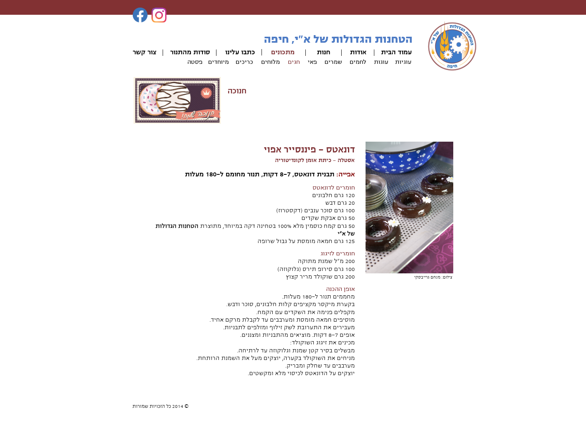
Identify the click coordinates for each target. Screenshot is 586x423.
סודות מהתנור (190, 52)
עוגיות (403, 62)
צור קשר (144, 52)
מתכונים (283, 52)
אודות (358, 52)
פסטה (195, 62)
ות (320, 52)
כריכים (244, 62)
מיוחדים (218, 62)
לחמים (358, 62)
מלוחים (270, 62)
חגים (294, 62)
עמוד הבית (396, 52)
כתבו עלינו (240, 52)
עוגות (381, 62)
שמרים (333, 62)
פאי (312, 62)
